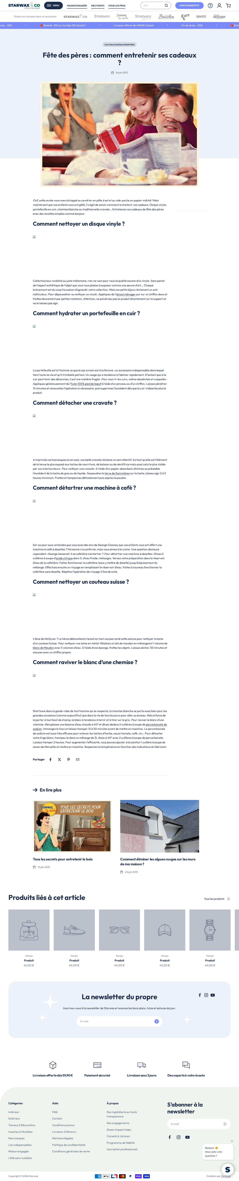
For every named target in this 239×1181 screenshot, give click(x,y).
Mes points (97, 5)
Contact (57, 1118)
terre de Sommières (117, 473)
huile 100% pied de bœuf (86, 383)
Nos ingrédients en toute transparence (122, 1114)
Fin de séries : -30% (168, 25)
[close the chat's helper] (232, 1141)
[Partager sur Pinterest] (68, 759)
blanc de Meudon (43, 647)
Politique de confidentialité (69, 1145)
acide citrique (64, 558)
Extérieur (14, 1118)
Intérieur (13, 1112)
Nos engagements (118, 1123)
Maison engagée (77, 5)
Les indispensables (20, 1145)
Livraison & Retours (64, 1131)
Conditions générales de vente (71, 1151)
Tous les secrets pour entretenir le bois (63, 859)
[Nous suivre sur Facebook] (199, 995)
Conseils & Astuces (118, 1136)
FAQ (55, 1112)
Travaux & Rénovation (21, 1125)
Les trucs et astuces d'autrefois (120, 44)
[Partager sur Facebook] (50, 759)
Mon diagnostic (189, 5)
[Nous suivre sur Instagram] (206, 995)
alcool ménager (126, 294)
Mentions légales (62, 1138)
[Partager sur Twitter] (59, 759)
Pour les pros (116, 5)
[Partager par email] (77, 759)
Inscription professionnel (122, 1149)
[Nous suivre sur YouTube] (212, 995)
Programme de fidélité (121, 1142)
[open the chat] (228, 1170)
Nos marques (16, 1138)
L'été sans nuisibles (20, 1158)
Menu (56, 5)
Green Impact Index (119, 1129)
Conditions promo (63, 1125)
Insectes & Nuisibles (20, 1131)
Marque (29, 955)
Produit (29, 960)
